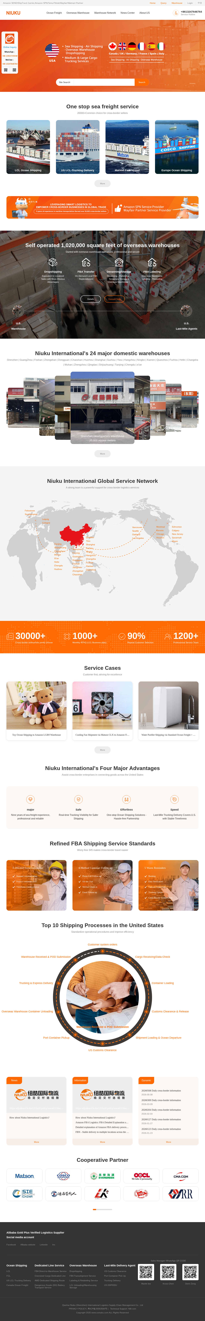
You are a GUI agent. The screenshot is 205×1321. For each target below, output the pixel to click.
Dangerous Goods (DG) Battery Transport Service (50, 1286)
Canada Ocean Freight (17, 1285)
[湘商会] (141, 1194)
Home (152, 3)
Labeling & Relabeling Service (83, 1280)
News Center (128, 13)
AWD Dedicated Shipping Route (50, 1280)
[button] (198, 56)
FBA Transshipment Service (82, 1276)
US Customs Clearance (115, 1271)
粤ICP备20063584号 (97, 1308)
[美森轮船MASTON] (24, 1176)
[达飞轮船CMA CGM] (180, 1176)
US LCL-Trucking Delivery (18, 1280)
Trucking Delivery (112, 1280)
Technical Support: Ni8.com (122, 1308)
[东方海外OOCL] (141, 1176)
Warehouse (177, 3)
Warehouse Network (105, 13)
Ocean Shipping (16, 1265)
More (102, 183)
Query (163, 3)
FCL (8, 1276)
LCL (8, 1271)
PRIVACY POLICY (77, 1308)
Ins (53, 1244)
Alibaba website (27, 1244)
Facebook (11, 1244)
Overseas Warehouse (77, 13)
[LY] (102, 1194)
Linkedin (44, 1244)
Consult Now (115, 299)
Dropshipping (75, 1271)
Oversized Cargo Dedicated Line (50, 1276)
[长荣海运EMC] (102, 1176)
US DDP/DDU (110, 1285)
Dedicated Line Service (49, 1265)
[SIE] (24, 1194)
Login (190, 3)
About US (144, 13)
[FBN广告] (102, 56)
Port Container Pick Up (115, 1276)
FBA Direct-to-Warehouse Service (50, 1271)
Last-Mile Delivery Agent (119, 1265)
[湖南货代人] (63, 1194)
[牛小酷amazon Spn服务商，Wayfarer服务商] (102, 207)
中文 (200, 3)
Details (90, 299)
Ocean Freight (54, 13)
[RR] (180, 1194)
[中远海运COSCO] (63, 1176)
